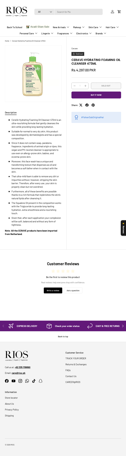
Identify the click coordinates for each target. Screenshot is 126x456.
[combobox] (68, 12)
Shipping (9, 415)
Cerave (74, 48)
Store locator (11, 397)
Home (7, 41)
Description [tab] (11, 112)
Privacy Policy (12, 409)
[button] (119, 11)
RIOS (12, 445)
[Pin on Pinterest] (93, 105)
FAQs (68, 370)
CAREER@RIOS (72, 382)
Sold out (105, 85)
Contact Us (70, 376)
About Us (9, 403)
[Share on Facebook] (87, 105)
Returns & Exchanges (76, 364)
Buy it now (96, 95)
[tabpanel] (33, 177)
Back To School (14, 27)
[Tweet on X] (81, 105)
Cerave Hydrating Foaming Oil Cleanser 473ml (28, 41)
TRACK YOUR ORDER (75, 358)
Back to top (63, 336)
